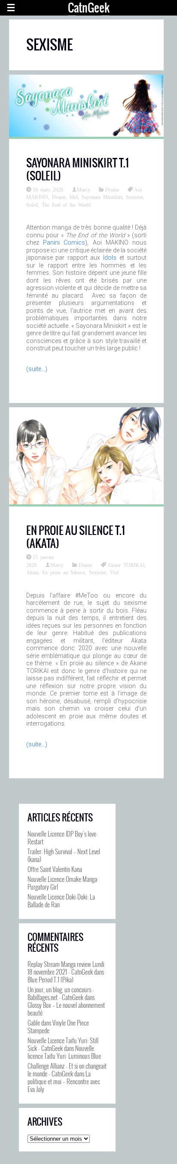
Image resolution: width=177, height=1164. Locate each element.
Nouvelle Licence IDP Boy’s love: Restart (62, 837)
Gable (33, 1022)
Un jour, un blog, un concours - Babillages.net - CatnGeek (60, 993)
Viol (114, 572)
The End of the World (66, 204)
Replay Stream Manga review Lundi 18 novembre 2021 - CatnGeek (65, 967)
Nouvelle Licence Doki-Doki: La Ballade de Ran (61, 900)
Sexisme (134, 196)
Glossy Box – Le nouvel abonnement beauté (66, 1008)
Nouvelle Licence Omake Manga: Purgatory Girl (62, 882)
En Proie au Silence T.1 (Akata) (75, 536)
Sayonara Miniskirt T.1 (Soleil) (77, 169)
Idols (109, 257)
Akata (32, 572)
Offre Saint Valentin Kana (54, 869)
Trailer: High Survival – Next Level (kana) (63, 855)
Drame (112, 189)
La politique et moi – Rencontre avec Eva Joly (63, 1081)
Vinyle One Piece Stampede (58, 1026)
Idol (74, 196)
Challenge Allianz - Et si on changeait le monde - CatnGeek (67, 1069)
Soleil (32, 204)
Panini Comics (64, 242)
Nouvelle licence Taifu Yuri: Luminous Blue (64, 1051)
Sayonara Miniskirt (102, 196)
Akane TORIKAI (126, 564)
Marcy (83, 189)
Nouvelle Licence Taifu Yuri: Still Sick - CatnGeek (62, 1044)
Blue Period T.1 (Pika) (50, 979)
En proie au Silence (63, 572)
